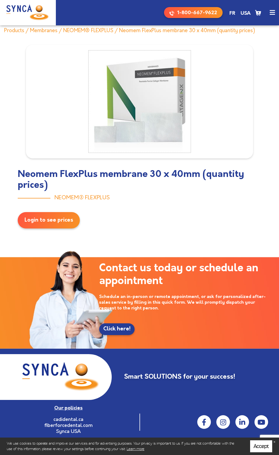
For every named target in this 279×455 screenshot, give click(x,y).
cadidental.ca (68, 419)
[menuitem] (232, 14)
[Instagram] (223, 422)
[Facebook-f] (204, 422)
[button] (272, 13)
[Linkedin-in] (242, 422)
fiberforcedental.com (68, 425)
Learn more (135, 449)
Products (14, 31)
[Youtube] (261, 422)
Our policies (68, 408)
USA (246, 13)
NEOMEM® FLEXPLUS (88, 31)
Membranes (43, 31)
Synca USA (68, 431)
